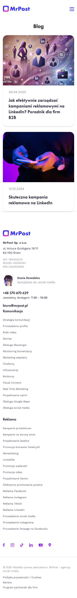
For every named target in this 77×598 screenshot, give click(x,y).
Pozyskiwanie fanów (15, 478)
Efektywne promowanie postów (23, 485)
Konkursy (8, 376)
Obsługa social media (16, 408)
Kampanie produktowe (17, 428)
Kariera (7, 582)
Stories (7, 338)
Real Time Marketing (15, 389)
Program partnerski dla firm (20, 587)
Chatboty (8, 364)
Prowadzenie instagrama (18, 522)
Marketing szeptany (15, 357)
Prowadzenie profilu (15, 326)
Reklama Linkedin (14, 510)
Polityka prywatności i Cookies (22, 577)
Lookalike (9, 459)
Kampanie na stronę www (19, 434)
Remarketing (10, 453)
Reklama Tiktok (12, 503)
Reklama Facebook (14, 491)
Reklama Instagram (15, 497)
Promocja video (12, 472)
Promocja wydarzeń (15, 466)
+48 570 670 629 (15, 293)
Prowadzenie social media (20, 516)
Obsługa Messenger (15, 345)
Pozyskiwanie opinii (15, 395)
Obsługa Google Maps (16, 401)
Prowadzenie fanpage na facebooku (26, 529)
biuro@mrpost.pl (15, 305)
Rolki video (9, 332)
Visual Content (12, 382)
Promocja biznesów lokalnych (21, 447)
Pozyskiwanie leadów (16, 441)
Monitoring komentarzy (17, 351)
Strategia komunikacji (16, 320)
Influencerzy (10, 370)
